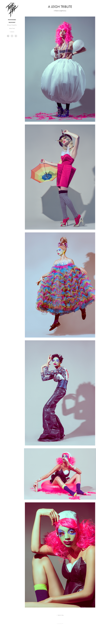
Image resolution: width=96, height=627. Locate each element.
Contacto (12, 32)
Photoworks (12, 19)
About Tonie (12, 28)
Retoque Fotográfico (12, 25)
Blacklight (12, 22)
